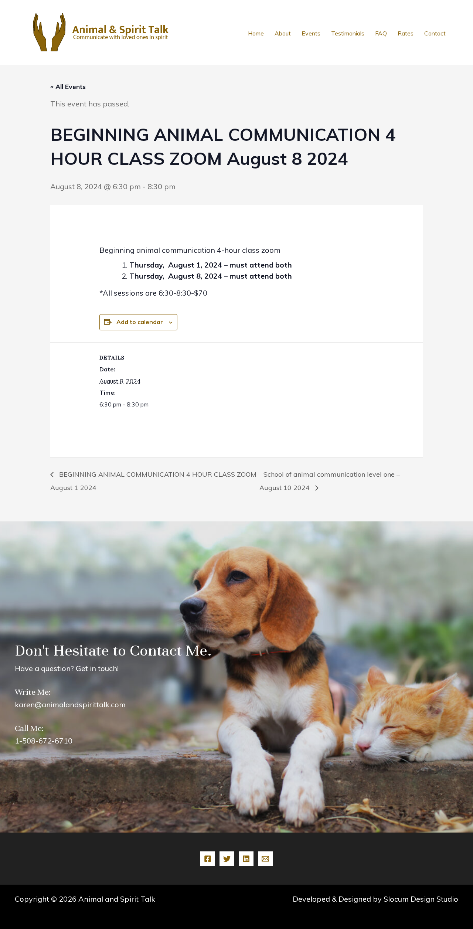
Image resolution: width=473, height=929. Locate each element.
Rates (406, 33)
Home (256, 33)
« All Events (68, 86)
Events (311, 33)
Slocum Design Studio (421, 899)
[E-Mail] (265, 858)
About (283, 33)
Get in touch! (97, 668)
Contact (435, 33)
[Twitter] (227, 858)
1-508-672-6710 (43, 740)
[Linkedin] (246, 858)
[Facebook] (207, 858)
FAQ (381, 33)
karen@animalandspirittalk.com (70, 704)
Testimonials (347, 33)
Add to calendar (139, 322)
